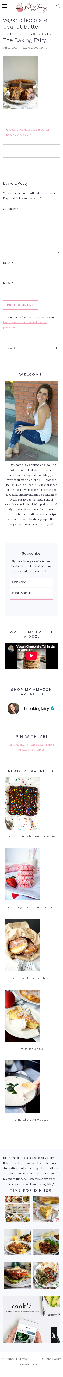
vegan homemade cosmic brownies (31, 836)
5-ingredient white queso (31, 1119)
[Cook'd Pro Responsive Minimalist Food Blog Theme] (31, 1343)
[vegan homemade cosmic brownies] (31, 804)
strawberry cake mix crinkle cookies (31, 907)
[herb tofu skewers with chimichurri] (46, 1276)
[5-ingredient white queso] (31, 1087)
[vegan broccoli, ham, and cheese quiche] (46, 1210)
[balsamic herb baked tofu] (46, 1243)
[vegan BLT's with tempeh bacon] (17, 1276)
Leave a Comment (35, 48)
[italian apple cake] (31, 1017)
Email (8, 283)
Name (8, 263)
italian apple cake (31, 1048)
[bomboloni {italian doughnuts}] (31, 946)
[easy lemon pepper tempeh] (17, 1243)
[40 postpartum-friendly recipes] (17, 1210)
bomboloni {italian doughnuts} (32, 978)
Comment (11, 209)
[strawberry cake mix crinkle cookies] (31, 875)
